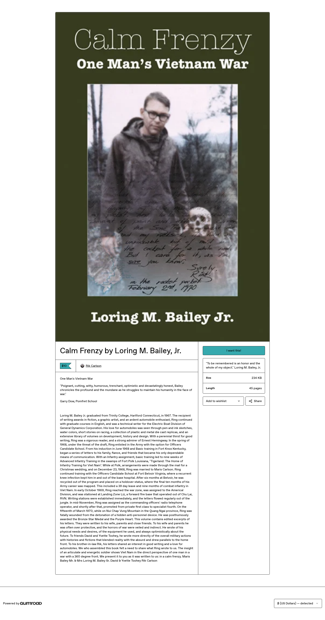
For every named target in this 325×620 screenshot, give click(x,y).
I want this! (233, 350)
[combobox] (223, 401)
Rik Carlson (93, 366)
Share (258, 401)
